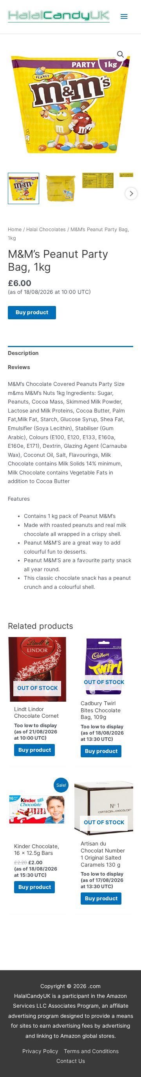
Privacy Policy (40, 1051)
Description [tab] (23, 353)
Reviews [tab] (19, 367)
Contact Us (70, 1061)
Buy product (32, 312)
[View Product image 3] (98, 180)
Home (15, 229)
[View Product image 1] (23, 188)
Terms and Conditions (91, 1051)
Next (131, 193)
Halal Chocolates (46, 229)
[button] (121, 54)
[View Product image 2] (60, 188)
